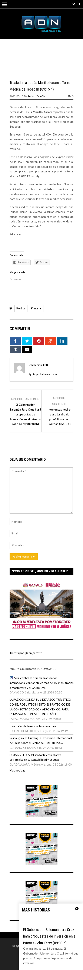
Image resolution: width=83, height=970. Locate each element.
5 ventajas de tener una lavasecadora (33, 726)
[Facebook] (79, 4)
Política (21, 308)
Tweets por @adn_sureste (26, 653)
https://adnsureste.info (46, 374)
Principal (36, 308)
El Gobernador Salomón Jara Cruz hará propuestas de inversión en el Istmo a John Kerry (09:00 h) (25, 414)
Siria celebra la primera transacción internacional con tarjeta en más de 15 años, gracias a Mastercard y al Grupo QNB (41, 682)
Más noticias (17, 770)
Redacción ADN (36, 96)
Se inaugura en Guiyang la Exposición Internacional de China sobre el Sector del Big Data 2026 (41, 740)
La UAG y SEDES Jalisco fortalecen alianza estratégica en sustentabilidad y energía (35, 757)
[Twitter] (73, 4)
